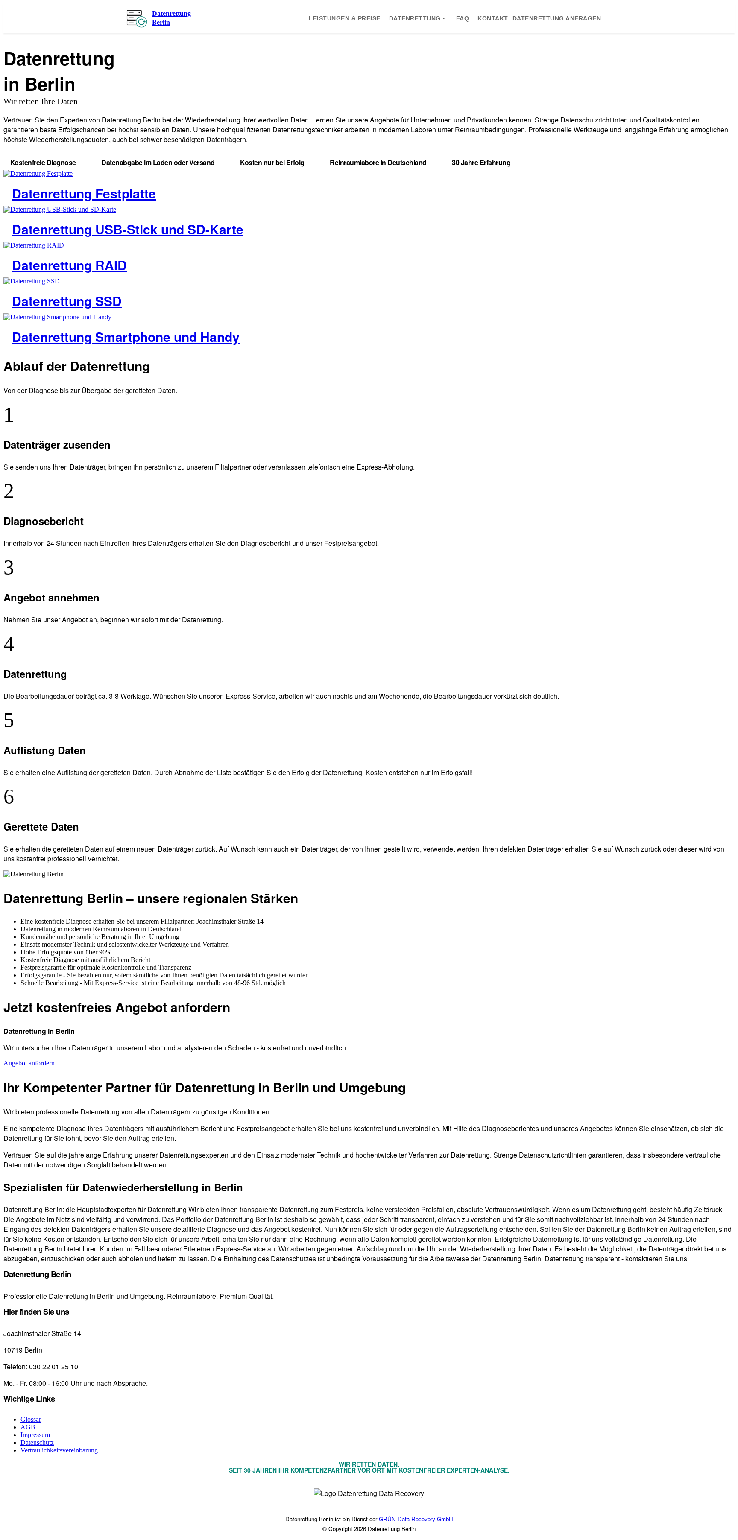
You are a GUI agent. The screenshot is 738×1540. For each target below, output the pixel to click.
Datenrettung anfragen (556, 18)
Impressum (35, 1434)
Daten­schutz (37, 1442)
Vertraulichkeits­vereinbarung (59, 1450)
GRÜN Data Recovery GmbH (416, 1519)
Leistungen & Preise (345, 18)
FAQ (462, 18)
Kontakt (492, 18)
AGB (27, 1427)
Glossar (30, 1419)
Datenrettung (415, 18)
